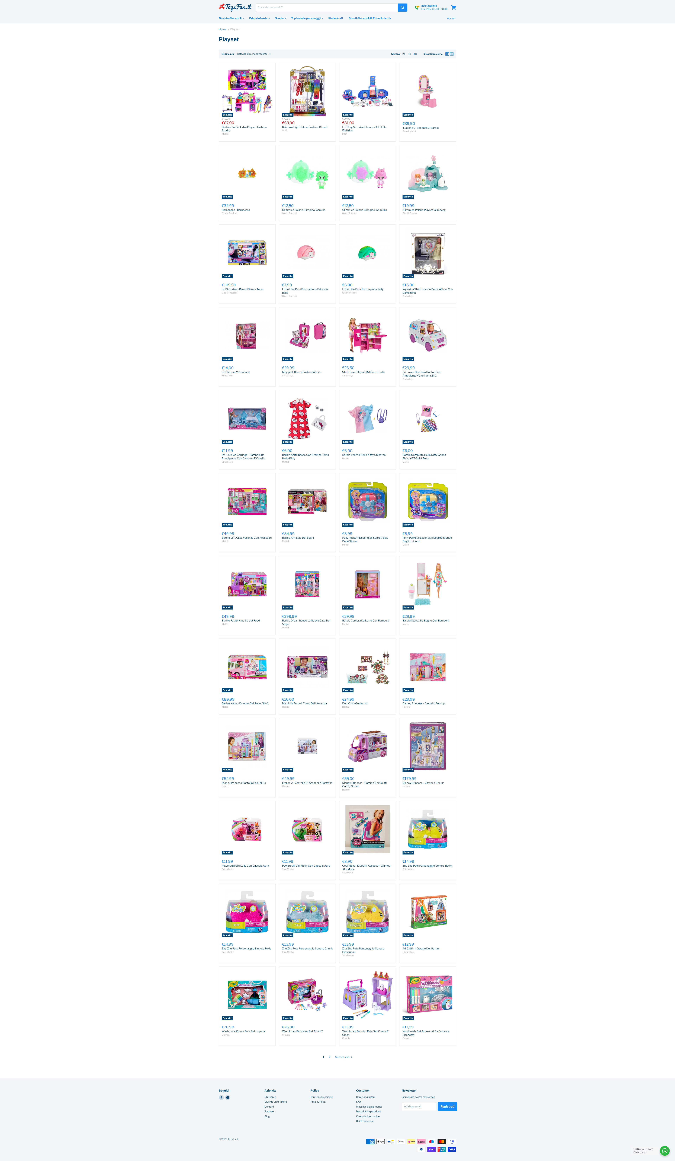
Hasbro (285, 707)
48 (415, 54)
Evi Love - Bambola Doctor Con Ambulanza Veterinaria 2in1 (422, 374)
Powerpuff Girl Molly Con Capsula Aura (306, 865)
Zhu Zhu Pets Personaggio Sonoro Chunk (307, 948)
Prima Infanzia (258, 18)
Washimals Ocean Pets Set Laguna (243, 1031)
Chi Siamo (270, 1096)
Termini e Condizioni (321, 1096)
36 (409, 54)
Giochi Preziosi (229, 213)
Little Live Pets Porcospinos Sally (362, 289)
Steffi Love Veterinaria (236, 372)
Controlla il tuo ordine (368, 1116)
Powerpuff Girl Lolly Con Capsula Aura (245, 865)
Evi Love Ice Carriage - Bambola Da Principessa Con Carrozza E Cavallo (243, 456)
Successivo (342, 1057)
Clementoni (408, 952)
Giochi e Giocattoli (230, 18)
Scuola (279, 18)
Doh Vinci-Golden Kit (355, 703)
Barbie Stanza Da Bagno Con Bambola (426, 620)
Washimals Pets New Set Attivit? (302, 1031)
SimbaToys (408, 296)
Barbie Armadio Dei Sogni (298, 537)
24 (403, 54)
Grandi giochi (409, 131)
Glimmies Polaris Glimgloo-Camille (303, 210)
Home (222, 29)
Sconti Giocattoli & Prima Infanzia (370, 18)
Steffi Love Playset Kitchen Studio (363, 372)
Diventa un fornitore (276, 1101)
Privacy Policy (318, 1101)
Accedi (451, 18)
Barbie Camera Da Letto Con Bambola (365, 620)
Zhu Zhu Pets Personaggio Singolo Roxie (246, 948)
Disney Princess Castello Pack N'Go (244, 782)
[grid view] (447, 54)
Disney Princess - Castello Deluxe (423, 782)
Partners (269, 1111)
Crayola (226, 1035)
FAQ (358, 1101)
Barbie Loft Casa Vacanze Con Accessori (247, 537)
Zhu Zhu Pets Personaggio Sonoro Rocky (427, 865)
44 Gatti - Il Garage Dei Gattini (421, 948)
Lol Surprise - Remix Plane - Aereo (243, 289)
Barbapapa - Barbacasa (236, 210)
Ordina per (227, 54)
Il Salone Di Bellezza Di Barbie (421, 127)
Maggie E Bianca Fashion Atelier (302, 372)
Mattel (225, 134)
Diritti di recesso (365, 1120)
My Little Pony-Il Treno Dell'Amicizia (304, 703)
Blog (267, 1116)
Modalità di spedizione (368, 1111)
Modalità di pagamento (369, 1106)
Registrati (447, 1106)
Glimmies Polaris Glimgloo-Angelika (364, 210)
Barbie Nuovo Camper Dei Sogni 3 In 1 (245, 703)
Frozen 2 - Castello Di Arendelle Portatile (307, 782)
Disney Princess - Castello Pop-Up (424, 703)
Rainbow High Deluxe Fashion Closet (304, 127)
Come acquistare (365, 1096)
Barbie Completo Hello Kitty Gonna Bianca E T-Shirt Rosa (424, 456)
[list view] (452, 54)
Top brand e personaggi (306, 18)
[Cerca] (402, 8)
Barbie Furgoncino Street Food (241, 620)
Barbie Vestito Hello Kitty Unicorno (364, 455)
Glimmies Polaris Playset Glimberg (424, 210)
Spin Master (228, 869)
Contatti (269, 1106)
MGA (284, 130)
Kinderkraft (335, 18)
